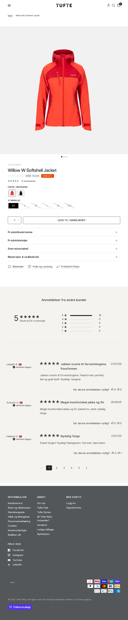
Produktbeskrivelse (20, 232)
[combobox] (113, 5)
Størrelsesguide (16, 512)
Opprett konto (73, 507)
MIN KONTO (73, 497)
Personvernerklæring (19, 521)
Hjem (10, 15)
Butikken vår (14, 534)
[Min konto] (108, 5)
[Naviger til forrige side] (41, 467)
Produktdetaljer (18, 240)
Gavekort (42, 525)
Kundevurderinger (17, 530)
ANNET (41, 497)
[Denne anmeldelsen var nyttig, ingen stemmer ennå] (112, 390)
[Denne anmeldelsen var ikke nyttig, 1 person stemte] (119, 453)
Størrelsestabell (18, 248)
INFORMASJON (17, 497)
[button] (12, 193)
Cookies (12, 525)
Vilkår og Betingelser (19, 516)
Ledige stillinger (45, 529)
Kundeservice (15, 503)
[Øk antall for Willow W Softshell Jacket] (19, 220)
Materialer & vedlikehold (23, 256)
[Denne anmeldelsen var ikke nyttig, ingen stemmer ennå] (118, 390)
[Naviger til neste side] (86, 467)
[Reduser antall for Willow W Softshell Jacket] (10, 220)
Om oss (41, 503)
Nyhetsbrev (43, 534)
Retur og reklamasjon (19, 507)
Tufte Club (42, 507)
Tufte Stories (44, 512)
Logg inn (71, 503)
